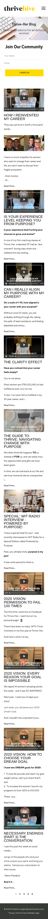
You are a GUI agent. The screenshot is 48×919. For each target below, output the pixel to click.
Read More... (9, 186)
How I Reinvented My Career (21, 117)
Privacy (11, 913)
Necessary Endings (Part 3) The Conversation (23, 837)
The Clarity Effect (23, 362)
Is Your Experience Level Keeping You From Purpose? (23, 220)
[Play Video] (6, 284)
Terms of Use (21, 913)
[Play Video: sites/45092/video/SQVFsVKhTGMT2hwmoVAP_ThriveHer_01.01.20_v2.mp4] (24, 737)
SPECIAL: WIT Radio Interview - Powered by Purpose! (22, 521)
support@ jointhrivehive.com (31, 909)
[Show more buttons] (41, 109)
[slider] (24, 109)
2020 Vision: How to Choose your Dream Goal (23, 758)
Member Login (33, 913)
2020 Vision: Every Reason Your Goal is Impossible (22, 677)
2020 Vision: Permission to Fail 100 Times (22, 602)
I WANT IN (24, 72)
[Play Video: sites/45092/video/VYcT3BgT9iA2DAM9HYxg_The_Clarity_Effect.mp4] (24, 344)
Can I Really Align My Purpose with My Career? (24, 293)
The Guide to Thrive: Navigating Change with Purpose (22, 441)
